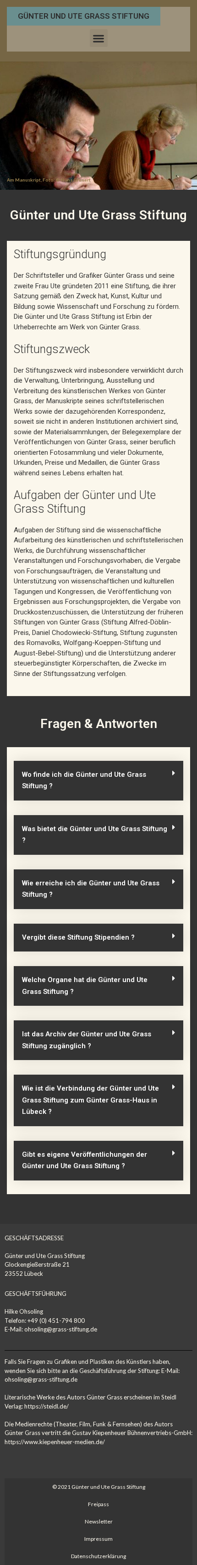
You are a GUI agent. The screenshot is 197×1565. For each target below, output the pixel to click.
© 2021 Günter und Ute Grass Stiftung (98, 1486)
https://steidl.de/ (46, 1406)
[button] (83, 16)
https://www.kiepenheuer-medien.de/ (55, 1441)
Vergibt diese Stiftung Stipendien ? (78, 937)
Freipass (98, 1504)
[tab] (98, 781)
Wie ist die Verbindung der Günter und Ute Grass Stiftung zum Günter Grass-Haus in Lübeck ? (90, 1100)
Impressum (98, 1538)
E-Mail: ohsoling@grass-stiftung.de (51, 1329)
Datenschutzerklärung (98, 1556)
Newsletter (99, 1521)
